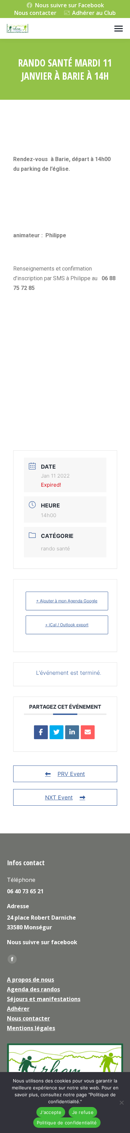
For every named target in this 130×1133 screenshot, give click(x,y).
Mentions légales (31, 1028)
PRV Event (71, 773)
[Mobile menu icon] (118, 28)
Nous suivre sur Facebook (69, 5)
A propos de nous (30, 979)
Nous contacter (35, 13)
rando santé (55, 548)
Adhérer (18, 1008)
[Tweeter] (56, 732)
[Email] (88, 732)
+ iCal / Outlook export (66, 624)
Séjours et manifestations (43, 999)
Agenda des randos (33, 989)
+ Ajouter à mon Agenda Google (66, 600)
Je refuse (83, 1112)
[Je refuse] (121, 1102)
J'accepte (50, 1112)
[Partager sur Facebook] (41, 732)
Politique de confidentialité (67, 1122)
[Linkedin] (72, 732)
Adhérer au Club (94, 13)
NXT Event (59, 797)
